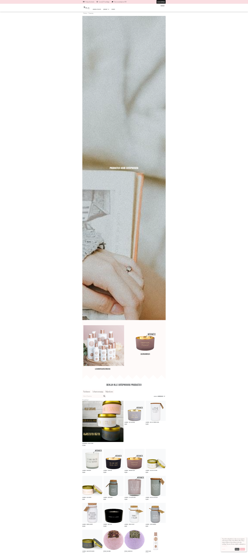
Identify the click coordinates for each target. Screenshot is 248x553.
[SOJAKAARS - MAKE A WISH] (113, 513)
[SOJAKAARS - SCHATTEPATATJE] (113, 486)
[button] (159, 396)
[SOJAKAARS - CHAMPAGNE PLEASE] (135, 459)
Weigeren (237, 549)
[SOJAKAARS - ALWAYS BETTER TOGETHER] (92, 540)
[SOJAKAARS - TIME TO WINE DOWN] (135, 411)
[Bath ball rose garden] (113, 540)
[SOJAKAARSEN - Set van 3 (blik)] (102, 421)
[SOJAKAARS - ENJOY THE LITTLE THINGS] (156, 459)
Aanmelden (162, 5)
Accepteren (242, 549)
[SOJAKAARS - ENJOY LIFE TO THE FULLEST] (156, 486)
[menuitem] (97, 9)
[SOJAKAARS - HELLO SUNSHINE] (92, 486)
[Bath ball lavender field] (135, 540)
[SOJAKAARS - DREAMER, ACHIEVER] (92, 513)
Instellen (223, 549)
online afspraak (161, 2)
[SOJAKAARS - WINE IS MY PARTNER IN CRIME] (156, 411)
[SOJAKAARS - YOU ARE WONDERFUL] (156, 513)
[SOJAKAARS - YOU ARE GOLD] (113, 459)
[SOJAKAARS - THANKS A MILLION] (135, 513)
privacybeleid (224, 546)
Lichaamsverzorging (102, 368)
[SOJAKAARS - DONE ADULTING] (92, 459)
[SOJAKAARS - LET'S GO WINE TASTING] (135, 486)
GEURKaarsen (145, 353)
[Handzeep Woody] (156, 540)
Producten (85, 13)
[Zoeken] (104, 396)
